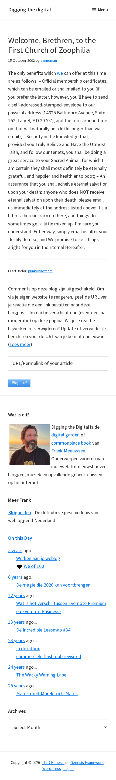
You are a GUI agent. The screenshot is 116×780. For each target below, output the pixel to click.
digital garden (65, 435)
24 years (16, 667)
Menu (103, 9)
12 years (16, 595)
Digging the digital (29, 9)
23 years (16, 640)
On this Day (20, 538)
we (60, 73)
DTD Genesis (53, 762)
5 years (15, 550)
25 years (16, 685)
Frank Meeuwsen (68, 451)
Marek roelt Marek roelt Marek (47, 693)
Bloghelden (19, 512)
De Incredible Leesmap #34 (43, 630)
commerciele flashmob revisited (48, 656)
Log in (68, 768)
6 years (15, 577)
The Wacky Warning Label (41, 675)
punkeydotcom (40, 270)
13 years (16, 622)
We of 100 (33, 566)
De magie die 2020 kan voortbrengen (53, 585)
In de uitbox (28, 648)
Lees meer (19, 344)
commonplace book (71, 443)
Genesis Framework (87, 762)
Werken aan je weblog (38, 558)
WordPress (51, 768)
